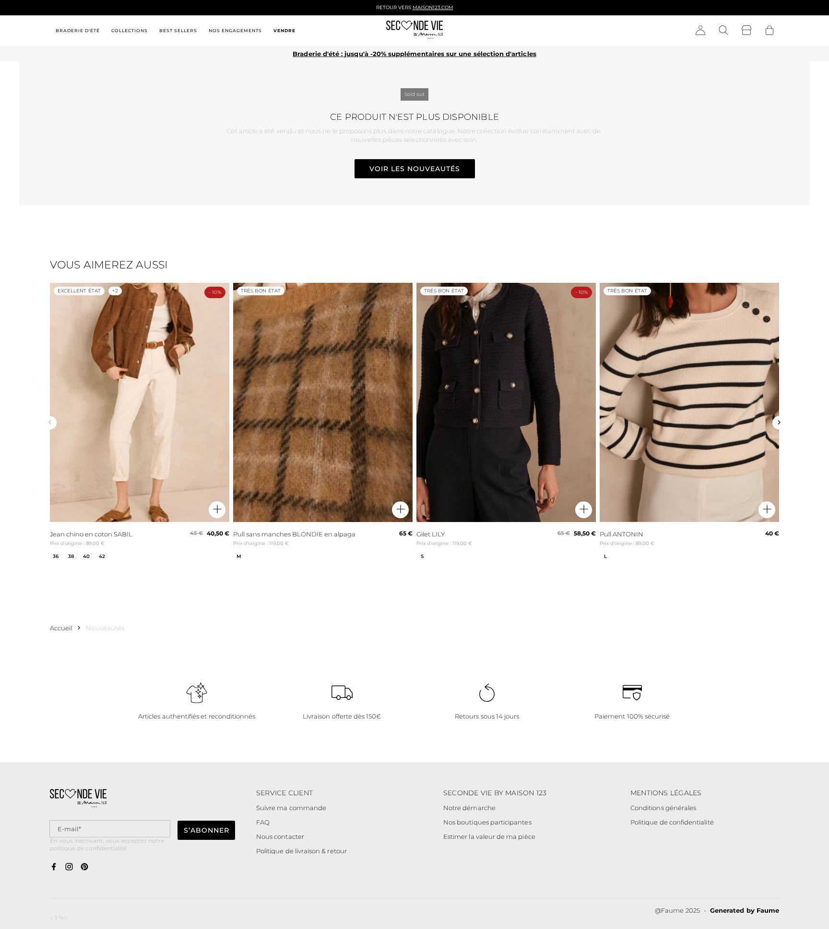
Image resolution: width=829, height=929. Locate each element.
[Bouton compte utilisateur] (700, 30)
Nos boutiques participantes (487, 822)
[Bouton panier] (769, 30)
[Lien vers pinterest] (84, 867)
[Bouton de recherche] (723, 30)
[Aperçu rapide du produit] (217, 509)
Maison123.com (433, 7)
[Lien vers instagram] (69, 867)
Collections (129, 30)
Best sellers (178, 30)
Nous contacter (280, 836)
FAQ (263, 822)
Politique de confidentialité (672, 822)
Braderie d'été (78, 30)
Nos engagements (235, 30)
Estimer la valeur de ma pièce (489, 836)
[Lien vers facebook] (54, 867)
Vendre (284, 30)
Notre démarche (469, 808)
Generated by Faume (744, 910)
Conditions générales (663, 808)
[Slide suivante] (779, 423)
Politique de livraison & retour (301, 851)
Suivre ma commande (291, 808)
